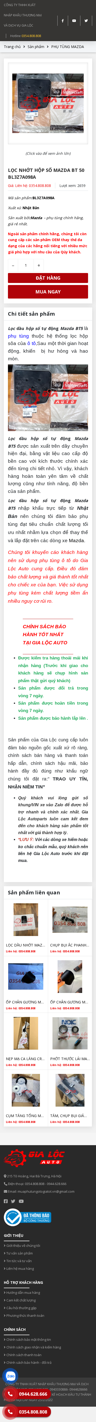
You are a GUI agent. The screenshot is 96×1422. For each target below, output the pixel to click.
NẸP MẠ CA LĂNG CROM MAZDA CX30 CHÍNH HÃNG (26, 1058)
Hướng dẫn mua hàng (23, 1292)
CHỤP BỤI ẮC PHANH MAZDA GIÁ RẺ (70, 945)
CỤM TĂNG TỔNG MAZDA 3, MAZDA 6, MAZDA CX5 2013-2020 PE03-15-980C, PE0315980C (26, 1115)
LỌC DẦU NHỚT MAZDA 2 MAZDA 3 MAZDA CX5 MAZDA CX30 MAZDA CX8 (26, 945)
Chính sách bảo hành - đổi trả (28, 1362)
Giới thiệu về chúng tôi (23, 1245)
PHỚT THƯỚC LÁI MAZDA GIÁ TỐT (70, 1058)
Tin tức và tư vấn (19, 1261)
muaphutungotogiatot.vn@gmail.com (46, 1191)
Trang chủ (12, 46)
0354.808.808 (31, 35)
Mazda (76, 540)
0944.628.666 (56, 1183)
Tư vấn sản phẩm (19, 1253)
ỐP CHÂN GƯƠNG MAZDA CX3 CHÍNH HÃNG (70, 1002)
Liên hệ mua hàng (20, 1268)
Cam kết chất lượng (21, 1300)
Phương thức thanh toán (25, 1315)
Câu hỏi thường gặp (21, 1308)
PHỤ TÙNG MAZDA (67, 46)
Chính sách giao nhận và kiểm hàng (33, 1347)
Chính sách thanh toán (23, 1355)
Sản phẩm (36, 46)
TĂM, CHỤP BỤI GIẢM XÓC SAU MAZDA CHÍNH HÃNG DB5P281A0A (70, 1115)
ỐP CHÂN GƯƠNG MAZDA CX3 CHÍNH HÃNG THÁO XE (26, 1002)
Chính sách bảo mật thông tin (28, 1339)
